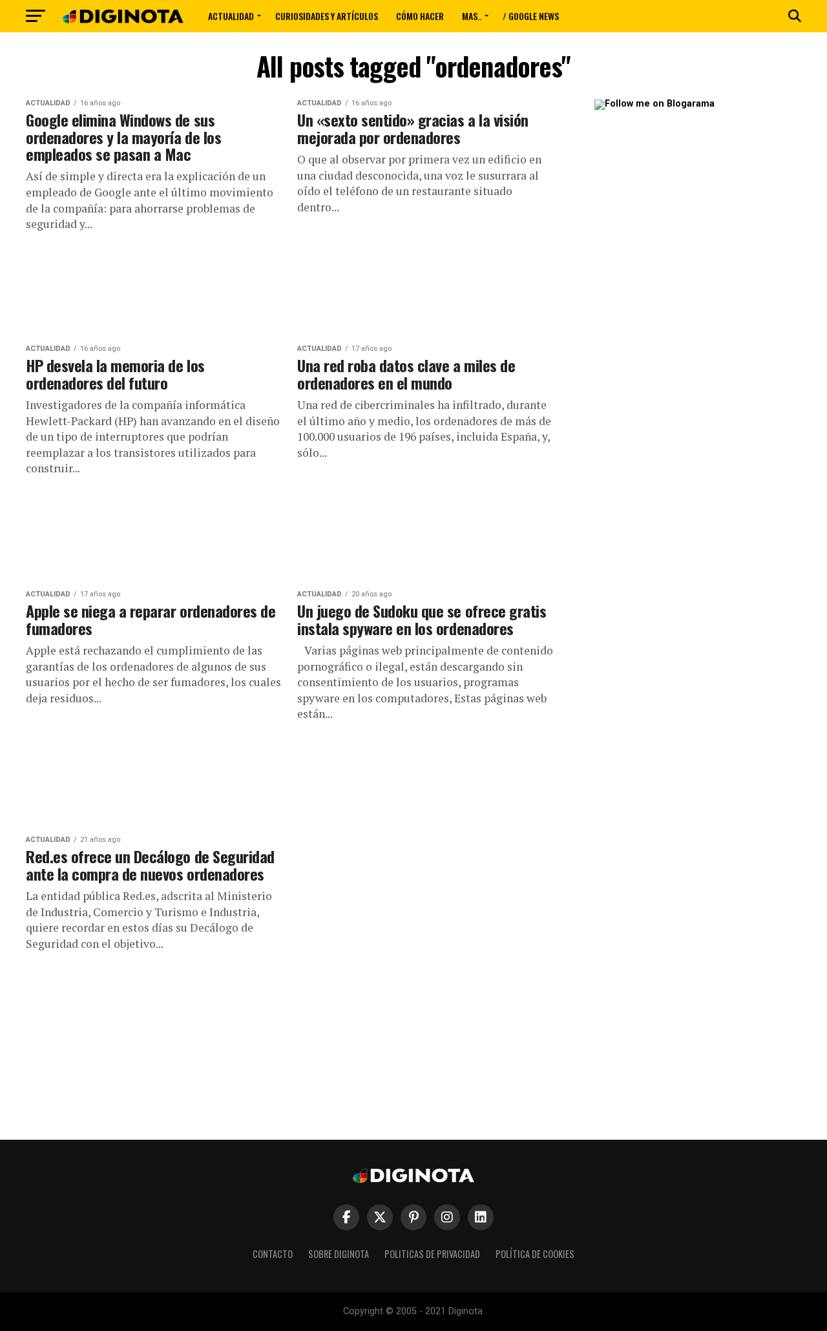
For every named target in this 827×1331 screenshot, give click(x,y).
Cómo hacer (420, 16)
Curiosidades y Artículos (326, 16)
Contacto (273, 1254)
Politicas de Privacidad (432, 1254)
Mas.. (471, 16)
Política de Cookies (535, 1254)
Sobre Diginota (338, 1254)
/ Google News (531, 16)
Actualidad (231, 16)
